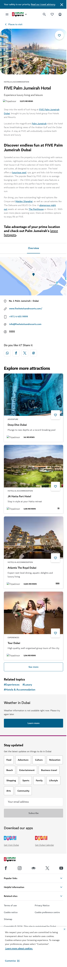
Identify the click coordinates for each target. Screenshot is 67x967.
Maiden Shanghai (24, 201)
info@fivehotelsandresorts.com (25, 324)
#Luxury (27, 684)
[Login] (60, 14)
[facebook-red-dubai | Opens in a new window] (16, 353)
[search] (44, 14)
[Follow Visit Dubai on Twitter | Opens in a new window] (47, 868)
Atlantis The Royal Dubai (22, 568)
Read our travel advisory (43, 4)
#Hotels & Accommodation (19, 689)
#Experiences (11, 684)
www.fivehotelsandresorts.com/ (25, 308)
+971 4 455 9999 (18, 316)
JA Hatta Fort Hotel (19, 496)
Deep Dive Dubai (17, 425)
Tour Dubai (14, 643)
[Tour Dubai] (33, 613)
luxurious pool (19, 172)
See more (33, 667)
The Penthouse (36, 209)
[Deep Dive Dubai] (33, 395)
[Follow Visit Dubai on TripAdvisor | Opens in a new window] (33, 868)
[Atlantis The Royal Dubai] (33, 537)
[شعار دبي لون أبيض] (13, 859)
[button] (12, 960)
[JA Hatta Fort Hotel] (33, 466)
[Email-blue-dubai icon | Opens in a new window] (33, 353)
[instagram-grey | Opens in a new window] (20, 868)
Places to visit (15, 24)
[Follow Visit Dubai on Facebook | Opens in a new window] (6, 868)
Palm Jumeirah (39, 124)
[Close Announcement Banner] (61, 4)
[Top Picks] (52, 14)
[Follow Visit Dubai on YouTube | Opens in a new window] (61, 868)
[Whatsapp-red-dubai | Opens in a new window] (7, 353)
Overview (33, 248)
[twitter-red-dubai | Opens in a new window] (24, 353)
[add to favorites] (59, 35)
